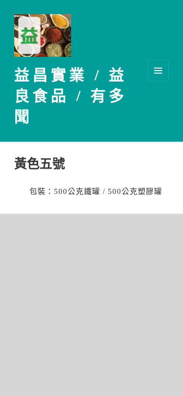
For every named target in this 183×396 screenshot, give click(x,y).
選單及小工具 (158, 70)
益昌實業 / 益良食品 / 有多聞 (70, 96)
